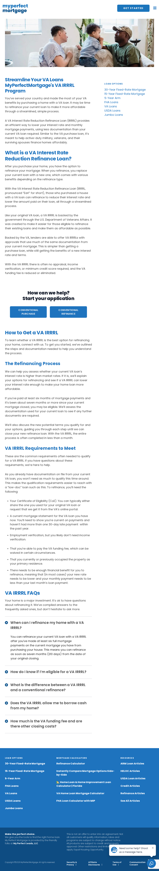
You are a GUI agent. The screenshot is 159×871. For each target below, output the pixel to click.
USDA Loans (112, 110)
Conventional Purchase (28, 312)
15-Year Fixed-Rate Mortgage (124, 94)
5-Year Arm (112, 98)
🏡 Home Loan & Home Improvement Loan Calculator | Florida (83, 784)
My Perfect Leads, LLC (25, 843)
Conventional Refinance (68, 312)
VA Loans (110, 106)
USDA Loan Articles (132, 778)
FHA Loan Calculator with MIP (75, 801)
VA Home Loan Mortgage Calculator (80, 793)
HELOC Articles (130, 771)
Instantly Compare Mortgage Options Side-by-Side (85, 773)
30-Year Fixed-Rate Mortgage (125, 90)
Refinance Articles (132, 793)
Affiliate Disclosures (94, 863)
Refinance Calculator (70, 763)
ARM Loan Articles (132, 763)
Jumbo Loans (113, 115)
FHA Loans (111, 102)
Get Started (133, 8)
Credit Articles (130, 786)
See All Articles (130, 801)
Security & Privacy (72, 863)
